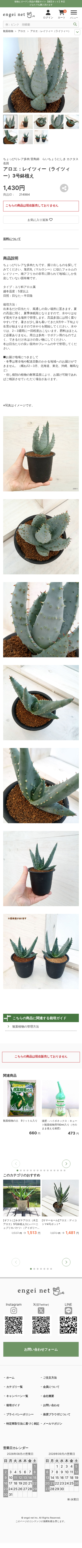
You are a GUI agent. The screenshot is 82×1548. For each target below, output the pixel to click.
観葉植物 (8, 31)
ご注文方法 (50, 1377)
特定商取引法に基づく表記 (22, 1423)
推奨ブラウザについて (56, 1414)
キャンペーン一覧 (17, 1396)
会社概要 (48, 1396)
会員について (51, 1386)
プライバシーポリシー (20, 1414)
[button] (66, 1164)
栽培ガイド (13, 1405)
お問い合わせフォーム (41, 1349)
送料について (12, 238)
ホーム (10, 1377)
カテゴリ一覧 (14, 1386)
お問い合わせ (51, 1405)
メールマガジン (52, 1423)
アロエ (21, 31)
